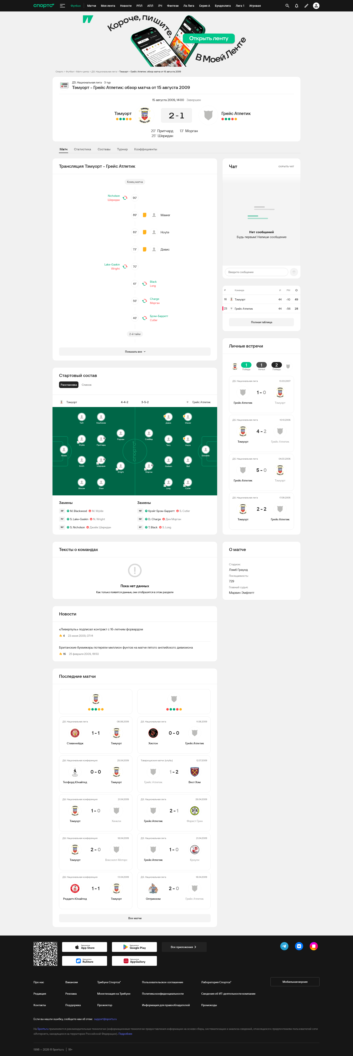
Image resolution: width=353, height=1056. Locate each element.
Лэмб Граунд (238, 570)
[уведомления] (297, 6)
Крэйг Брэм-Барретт (161, 511)
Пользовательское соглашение (162, 982)
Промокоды (209, 1005)
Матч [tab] (63, 149)
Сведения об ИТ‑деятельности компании (228, 993)
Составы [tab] (104, 149)
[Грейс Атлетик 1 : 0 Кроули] (226, 119)
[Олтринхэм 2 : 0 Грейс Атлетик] (222, 119)
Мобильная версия (295, 982)
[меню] (62, 6)
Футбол (70, 71)
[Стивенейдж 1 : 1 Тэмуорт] (130, 119)
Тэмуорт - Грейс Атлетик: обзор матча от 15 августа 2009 (150, 71)
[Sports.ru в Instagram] (314, 947)
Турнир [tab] (122, 149)
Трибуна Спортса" (109, 982)
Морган (191, 130)
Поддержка (73, 1005)
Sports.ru (42, 1029)
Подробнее (125, 1034)
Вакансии (71, 982)
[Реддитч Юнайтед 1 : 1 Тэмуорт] (117, 119)
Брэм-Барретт (159, 316)
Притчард (165, 130)
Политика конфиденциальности (163, 993)
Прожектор (104, 1005)
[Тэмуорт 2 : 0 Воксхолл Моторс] (120, 119)
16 (64, 654)
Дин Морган (173, 519)
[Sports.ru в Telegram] (285, 947)
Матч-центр (82, 71)
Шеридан (165, 135)
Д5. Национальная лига (104, 71)
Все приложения (182, 947)
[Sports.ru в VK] (300, 947)
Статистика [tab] (82, 149)
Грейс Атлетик (236, 113)
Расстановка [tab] (69, 385)
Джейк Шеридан (100, 527)
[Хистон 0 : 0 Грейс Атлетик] (236, 119)
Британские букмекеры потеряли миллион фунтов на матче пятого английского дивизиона (126, 647)
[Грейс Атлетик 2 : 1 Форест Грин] (229, 119)
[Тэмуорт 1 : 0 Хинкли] (124, 119)
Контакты (40, 1005)
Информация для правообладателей (166, 1005)
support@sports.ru (105, 1019)
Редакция (40, 993)
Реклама (71, 993)
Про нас (39, 982)
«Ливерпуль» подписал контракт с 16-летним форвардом (101, 629)
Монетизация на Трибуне (114, 993)
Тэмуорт (123, 113)
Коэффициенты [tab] (145, 149)
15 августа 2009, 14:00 (168, 100)
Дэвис (165, 249)
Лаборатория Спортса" (216, 982)
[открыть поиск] (287, 6)
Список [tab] (87, 385)
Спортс (59, 71)
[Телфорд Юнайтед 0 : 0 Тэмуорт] (127, 119)
